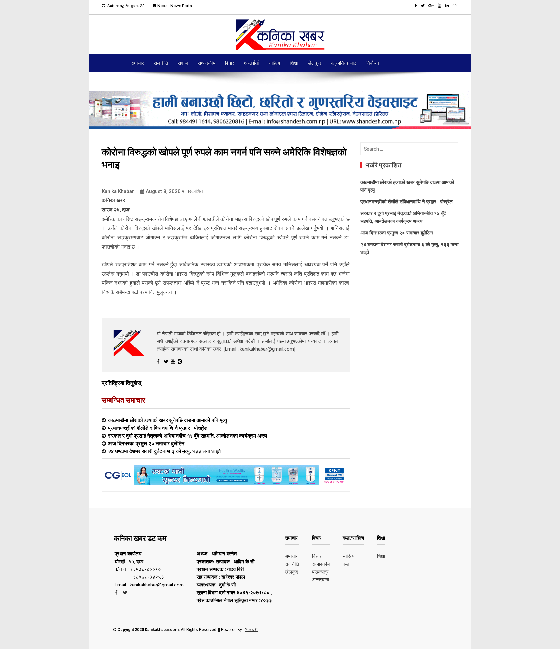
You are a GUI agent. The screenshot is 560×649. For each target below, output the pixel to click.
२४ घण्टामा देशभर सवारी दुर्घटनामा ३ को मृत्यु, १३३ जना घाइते (164, 451)
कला (346, 564)
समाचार (137, 63)
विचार (229, 63)
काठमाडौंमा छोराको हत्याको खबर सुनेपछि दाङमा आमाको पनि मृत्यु (167, 420)
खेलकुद (314, 63)
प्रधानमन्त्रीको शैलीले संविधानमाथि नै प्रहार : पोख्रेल (158, 427)
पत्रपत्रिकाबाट (343, 63)
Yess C (251, 629)
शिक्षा (294, 63)
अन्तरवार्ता (320, 580)
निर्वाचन (372, 63)
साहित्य (274, 63)
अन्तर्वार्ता (251, 63)
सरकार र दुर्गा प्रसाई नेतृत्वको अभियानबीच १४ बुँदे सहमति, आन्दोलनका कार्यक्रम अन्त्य (187, 435)
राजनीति (161, 63)
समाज (183, 63)
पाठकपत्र (320, 572)
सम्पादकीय (206, 63)
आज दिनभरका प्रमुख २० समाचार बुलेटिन (146, 443)
